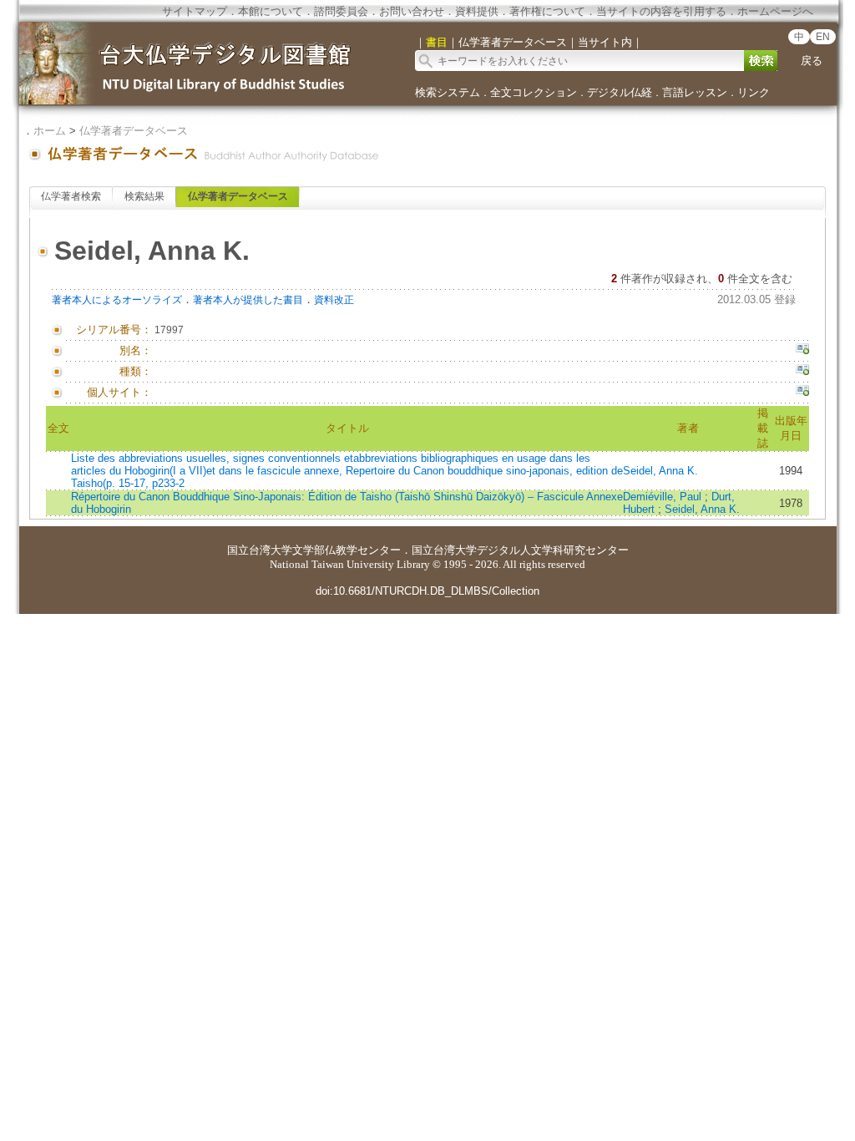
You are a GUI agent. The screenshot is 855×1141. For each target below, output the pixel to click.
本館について (270, 11)
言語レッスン (694, 92)
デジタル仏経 (619, 92)
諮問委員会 (341, 11)
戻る (811, 60)
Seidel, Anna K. (660, 470)
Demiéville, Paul (664, 496)
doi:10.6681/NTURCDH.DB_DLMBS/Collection (427, 591)
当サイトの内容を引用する (661, 11)
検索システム (447, 92)
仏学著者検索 (71, 196)
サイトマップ (194, 11)
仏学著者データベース (133, 130)
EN (823, 37)
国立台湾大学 (259, 550)
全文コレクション (533, 92)
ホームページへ (775, 11)
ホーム (49, 130)
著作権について (547, 11)
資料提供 (476, 11)
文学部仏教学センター (346, 550)
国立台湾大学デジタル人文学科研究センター (520, 550)
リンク (753, 92)
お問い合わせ (411, 11)
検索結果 (144, 196)
